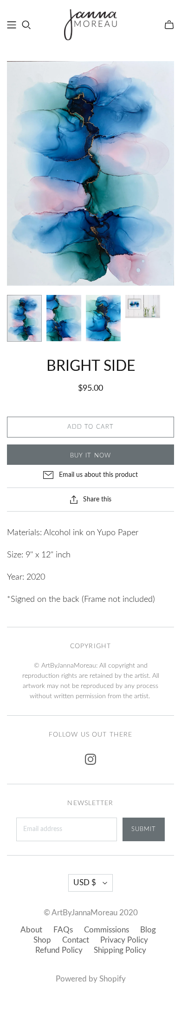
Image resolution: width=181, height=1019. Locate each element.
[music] (11, 25)
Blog (148, 930)
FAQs (63, 930)
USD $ (84, 883)
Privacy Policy (124, 940)
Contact (75, 940)
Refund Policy (59, 950)
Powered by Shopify (91, 979)
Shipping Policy (120, 950)
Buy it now (90, 456)
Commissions (106, 930)
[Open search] (26, 25)
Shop (42, 940)
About (31, 930)
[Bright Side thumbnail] (24, 318)
